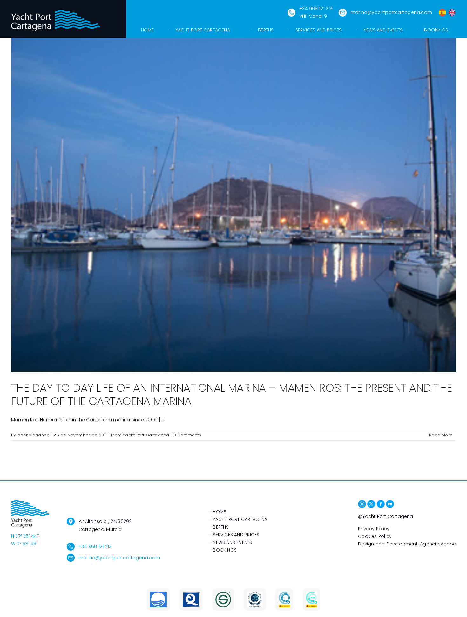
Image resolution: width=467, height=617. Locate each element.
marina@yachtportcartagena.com (391, 12)
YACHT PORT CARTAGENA (240, 519)
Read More (441, 435)
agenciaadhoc (33, 435)
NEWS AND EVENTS (232, 542)
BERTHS (220, 527)
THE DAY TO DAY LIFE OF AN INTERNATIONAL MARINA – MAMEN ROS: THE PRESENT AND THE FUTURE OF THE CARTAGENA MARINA (231, 394)
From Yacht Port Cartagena (140, 435)
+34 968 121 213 (95, 546)
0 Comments (187, 435)
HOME (219, 512)
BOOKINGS (225, 550)
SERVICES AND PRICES (236, 534)
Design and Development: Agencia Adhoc (407, 544)
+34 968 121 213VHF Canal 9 (315, 12)
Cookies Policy (375, 536)
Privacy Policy (373, 528)
